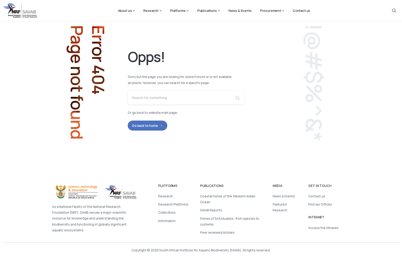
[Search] (237, 98)
